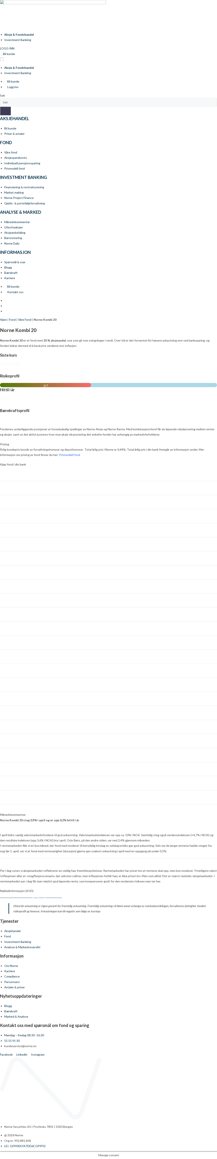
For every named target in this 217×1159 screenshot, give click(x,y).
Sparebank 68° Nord (15, 626)
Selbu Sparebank (13, 598)
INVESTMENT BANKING (23, 177)
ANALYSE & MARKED (20, 212)
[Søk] (5, 111)
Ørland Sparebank (14, 781)
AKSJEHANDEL (14, 118)
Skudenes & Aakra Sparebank (21, 612)
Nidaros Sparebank (14, 584)
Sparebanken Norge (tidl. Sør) (21, 654)
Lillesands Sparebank (16, 556)
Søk (2, 95)
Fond (12, 319)
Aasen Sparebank (13, 795)
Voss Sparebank (12, 767)
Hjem (3, 319)
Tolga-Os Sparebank (15, 739)
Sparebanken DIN (13, 640)
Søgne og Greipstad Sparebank (22, 725)
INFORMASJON (15, 252)
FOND (6, 142)
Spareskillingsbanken (16, 696)
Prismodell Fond (69, 455)
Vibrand (7, 753)
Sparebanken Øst (13, 682)
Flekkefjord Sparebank (16, 528)
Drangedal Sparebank (16, 500)
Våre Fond (24, 319)
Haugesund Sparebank (17, 542)
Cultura (7, 486)
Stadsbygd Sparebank (16, 710)
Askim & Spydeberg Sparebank (22, 472)
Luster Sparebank (13, 570)
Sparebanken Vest (14, 668)
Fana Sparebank (12, 514)
